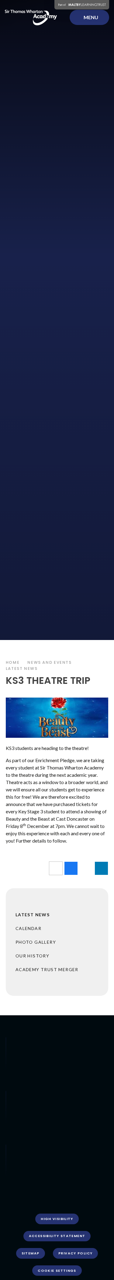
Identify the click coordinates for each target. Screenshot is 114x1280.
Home (13, 662)
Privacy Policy (75, 1253)
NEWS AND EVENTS (49, 662)
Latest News (22, 668)
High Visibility (57, 1218)
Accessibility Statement (57, 1235)
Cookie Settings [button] (57, 1270)
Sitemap (31, 1253)
